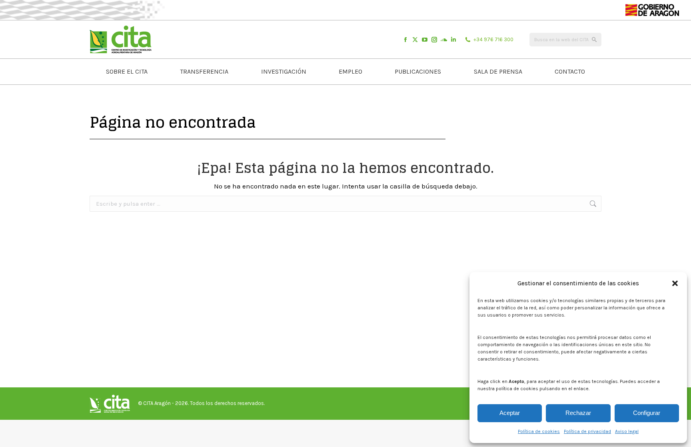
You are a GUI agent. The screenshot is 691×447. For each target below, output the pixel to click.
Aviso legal (627, 431)
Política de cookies (539, 431)
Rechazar (578, 412)
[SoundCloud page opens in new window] (444, 39)
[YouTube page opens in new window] (424, 39)
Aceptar (509, 412)
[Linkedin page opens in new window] (453, 39)
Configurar (646, 412)
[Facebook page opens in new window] (405, 39)
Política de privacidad (587, 431)
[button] (675, 283)
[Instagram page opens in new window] (434, 39)
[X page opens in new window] (415, 39)
